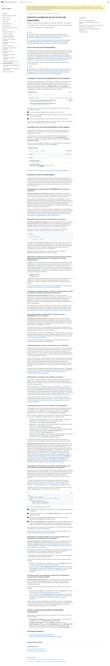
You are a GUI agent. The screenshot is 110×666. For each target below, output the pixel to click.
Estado (48, 661)
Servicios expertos (59, 661)
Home (4, 5)
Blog (64, 661)
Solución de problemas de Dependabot (51, 13)
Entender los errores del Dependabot (40, 175)
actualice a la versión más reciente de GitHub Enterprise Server (69, 8)
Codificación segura (31, 13)
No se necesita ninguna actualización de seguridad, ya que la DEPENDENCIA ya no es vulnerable (46, 315)
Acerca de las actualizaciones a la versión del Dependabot (47, 73)
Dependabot (39, 13)
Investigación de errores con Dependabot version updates (51, 484)
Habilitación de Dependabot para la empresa (50, 37)
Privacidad (43, 661)
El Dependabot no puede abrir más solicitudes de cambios (45, 377)
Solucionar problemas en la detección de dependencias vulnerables (45, 636)
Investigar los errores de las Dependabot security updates (48, 78)
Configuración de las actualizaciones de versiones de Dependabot (50, 59)
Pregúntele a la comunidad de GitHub (36, 649)
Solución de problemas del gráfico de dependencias (41, 634)
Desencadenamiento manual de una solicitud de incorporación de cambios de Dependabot (49, 310)
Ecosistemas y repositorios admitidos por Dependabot (51, 461)
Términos (38, 661)
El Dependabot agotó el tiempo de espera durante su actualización (47, 345)
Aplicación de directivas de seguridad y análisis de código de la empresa (50, 43)
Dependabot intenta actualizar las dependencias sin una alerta (46, 219)
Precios (52, 661)
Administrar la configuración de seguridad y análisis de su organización (49, 454)
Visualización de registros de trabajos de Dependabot (56, 170)
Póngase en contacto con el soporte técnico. (37, 650)
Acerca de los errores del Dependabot (41, 47)
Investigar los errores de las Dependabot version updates (48, 127)
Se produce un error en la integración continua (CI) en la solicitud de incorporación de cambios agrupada (48, 576)
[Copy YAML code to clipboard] (71, 493)
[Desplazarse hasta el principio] (107, 663)
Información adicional (35, 631)
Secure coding (6, 8)
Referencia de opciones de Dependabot (59, 394)
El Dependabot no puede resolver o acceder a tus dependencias (47, 405)
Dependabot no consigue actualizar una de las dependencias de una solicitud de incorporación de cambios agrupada (48, 537)
